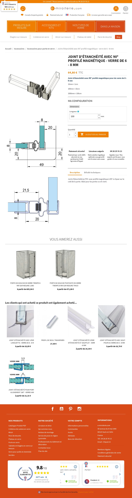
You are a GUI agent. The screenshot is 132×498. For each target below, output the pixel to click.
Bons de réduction (75, 439)
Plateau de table (84, 37)
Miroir (11, 432)
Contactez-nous (44, 448)
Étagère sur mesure (18, 37)
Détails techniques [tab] (92, 172)
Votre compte (75, 420)
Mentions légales (104, 449)
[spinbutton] (84, 116)
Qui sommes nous (45, 429)
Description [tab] (75, 172)
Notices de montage (46, 432)
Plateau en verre (15, 439)
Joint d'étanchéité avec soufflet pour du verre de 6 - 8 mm (114, 341)
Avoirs (70, 432)
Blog (118, 37)
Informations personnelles (78, 426)
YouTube (61, 408)
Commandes (73, 429)
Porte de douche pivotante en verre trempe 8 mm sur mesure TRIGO (65, 284)
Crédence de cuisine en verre (19, 429)
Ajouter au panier (93, 134)
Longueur (73, 111)
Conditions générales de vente (109, 453)
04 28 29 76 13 (84, 1)
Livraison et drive (44, 426)
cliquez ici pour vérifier (86, 492)
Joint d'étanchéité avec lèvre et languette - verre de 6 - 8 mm (23, 341)
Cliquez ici (107, 442)
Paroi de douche (105, 37)
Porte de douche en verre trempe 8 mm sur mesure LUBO (25, 284)
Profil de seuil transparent (53, 340)
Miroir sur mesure (63, 37)
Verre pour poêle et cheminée (20, 452)
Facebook (52, 408)
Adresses (71, 436)
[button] (98, 115)
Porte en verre (14, 442)
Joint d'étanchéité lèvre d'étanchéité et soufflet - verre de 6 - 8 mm (84, 343)
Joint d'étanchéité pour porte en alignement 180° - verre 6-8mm (23, 391)
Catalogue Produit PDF (17, 426)
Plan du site (42, 451)
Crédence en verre (41, 37)
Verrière (11, 455)
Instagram (79, 408)
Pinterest (70, 408)
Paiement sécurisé (104, 456)
